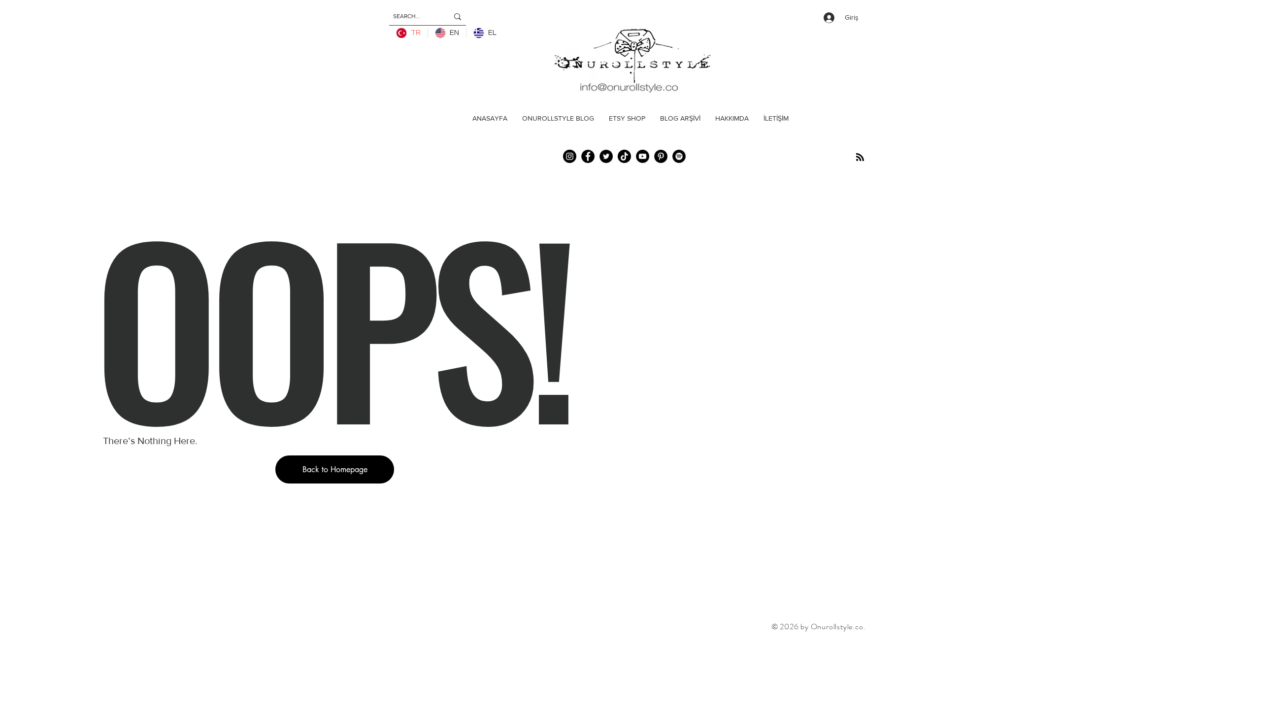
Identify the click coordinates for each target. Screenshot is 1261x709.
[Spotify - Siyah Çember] (679, 156)
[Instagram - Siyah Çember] (569, 156)
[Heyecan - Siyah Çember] (606, 156)
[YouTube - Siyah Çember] (642, 156)
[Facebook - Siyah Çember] (588, 156)
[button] (334, 469)
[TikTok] (624, 156)
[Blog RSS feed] (860, 157)
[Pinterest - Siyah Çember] (660, 156)
